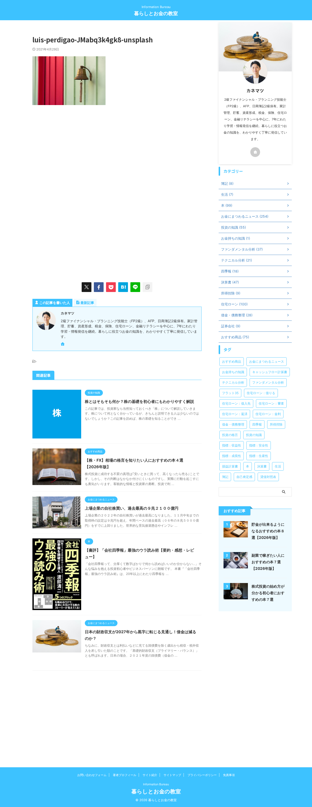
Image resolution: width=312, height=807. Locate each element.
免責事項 (229, 775)
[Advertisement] (73, 151)
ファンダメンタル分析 (268, 382)
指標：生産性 (258, 456)
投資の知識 (254, 435)
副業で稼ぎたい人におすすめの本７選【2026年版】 (268, 562)
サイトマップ (172, 775)
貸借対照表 (268, 477)
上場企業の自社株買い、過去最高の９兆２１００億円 (131, 508)
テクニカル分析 (233, 382)
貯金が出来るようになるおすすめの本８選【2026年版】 (268, 531)
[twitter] (86, 287)
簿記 (225, 477)
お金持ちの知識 (233, 372)
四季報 (257, 424)
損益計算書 (230, 466)
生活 (278, 466)
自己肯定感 (244, 477)
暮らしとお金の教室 (156, 13)
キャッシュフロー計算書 (269, 372)
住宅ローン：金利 (268, 414)
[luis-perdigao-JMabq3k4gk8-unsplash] (123, 287)
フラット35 (230, 393)
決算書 (262, 466)
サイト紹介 (150, 775)
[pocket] (111, 287)
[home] (63, 344)
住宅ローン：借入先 (236, 403)
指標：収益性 (231, 445)
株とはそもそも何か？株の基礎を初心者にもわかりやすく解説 (139, 401)
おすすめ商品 (231, 361)
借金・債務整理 (233, 424)
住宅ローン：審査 (271, 403)
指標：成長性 (231, 456)
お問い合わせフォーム (92, 775)
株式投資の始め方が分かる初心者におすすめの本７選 (268, 593)
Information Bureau (156, 784)
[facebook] (99, 287)
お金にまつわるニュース (266, 361)
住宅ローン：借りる (261, 393)
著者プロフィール (124, 775)
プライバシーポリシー (202, 775)
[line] (135, 287)
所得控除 (276, 424)
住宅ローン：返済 (234, 414)
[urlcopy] (147, 287)
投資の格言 (230, 435)
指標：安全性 (258, 445)
